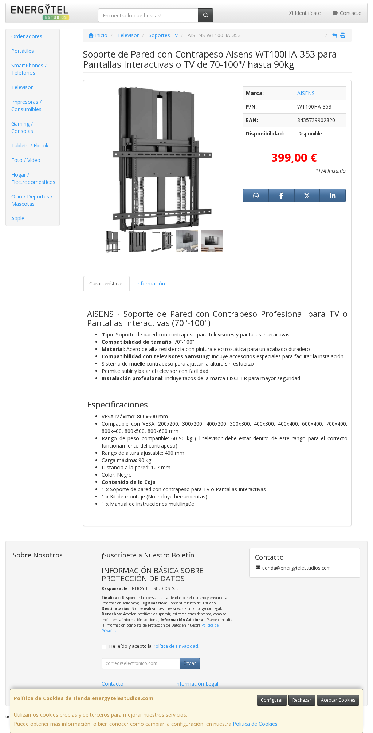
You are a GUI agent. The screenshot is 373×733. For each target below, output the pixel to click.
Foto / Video (25, 160)
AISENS (306, 93)
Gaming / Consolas (22, 127)
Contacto (350, 12)
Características (106, 283)
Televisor (22, 87)
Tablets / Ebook (29, 145)
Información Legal (196, 683)
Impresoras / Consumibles (26, 105)
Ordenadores (26, 36)
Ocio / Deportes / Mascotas (31, 200)
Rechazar (301, 700)
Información (150, 283)
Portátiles (22, 50)
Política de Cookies (255, 723)
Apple (17, 218)
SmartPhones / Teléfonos (29, 69)
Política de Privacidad (175, 646)
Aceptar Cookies (338, 700)
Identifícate (307, 12)
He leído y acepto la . (154, 646)
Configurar (272, 700)
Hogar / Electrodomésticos (33, 178)
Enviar (190, 663)
